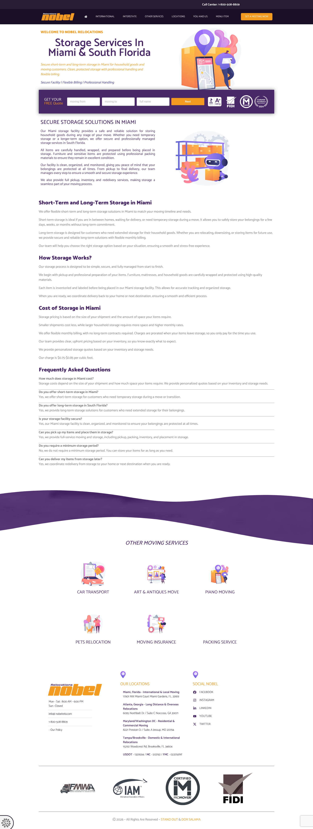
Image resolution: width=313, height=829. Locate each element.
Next (188, 101)
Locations (178, 17)
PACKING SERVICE (220, 642)
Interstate (130, 17)
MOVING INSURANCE (156, 642)
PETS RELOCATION (93, 642)
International (105, 17)
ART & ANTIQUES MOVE (156, 592)
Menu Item (222, 17)
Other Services (154, 17)
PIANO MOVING (220, 592)
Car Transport (93, 592)
